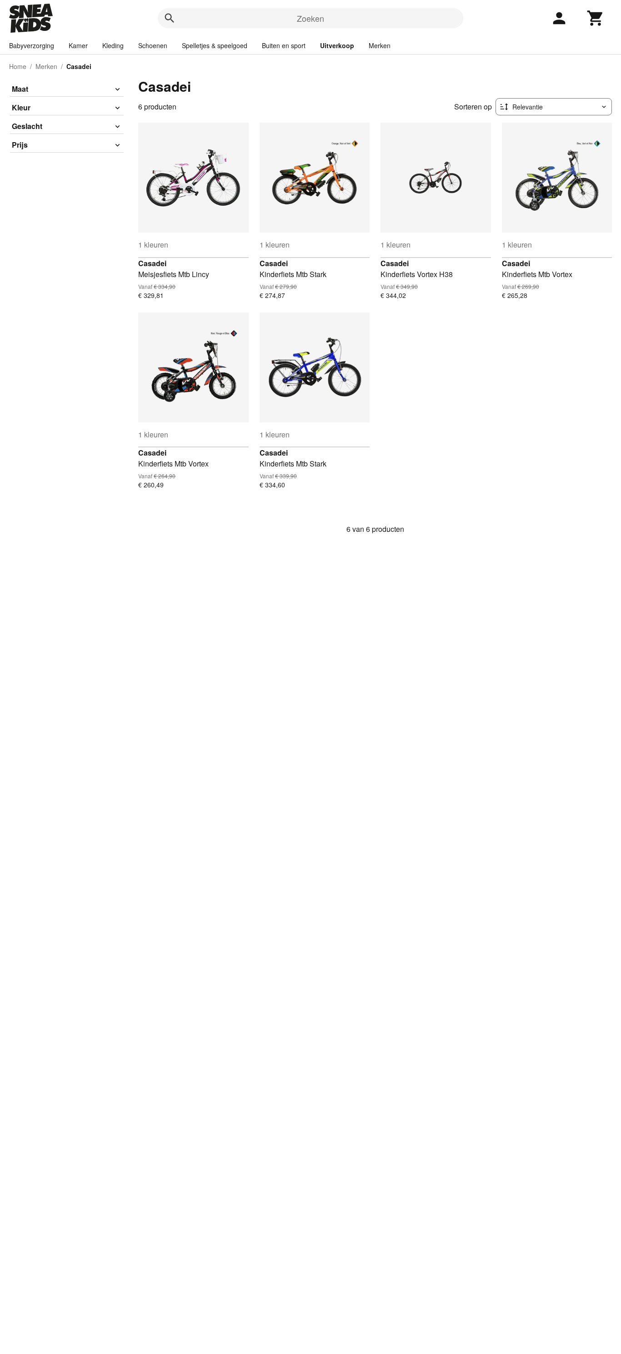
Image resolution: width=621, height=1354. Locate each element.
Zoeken (310, 18)
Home (17, 66)
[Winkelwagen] (595, 18)
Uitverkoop (337, 45)
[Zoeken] (169, 18)
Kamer (78, 45)
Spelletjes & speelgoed (214, 45)
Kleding (113, 45)
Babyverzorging (31, 45)
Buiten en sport (283, 45)
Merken (380, 45)
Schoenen (152, 45)
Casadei (152, 263)
